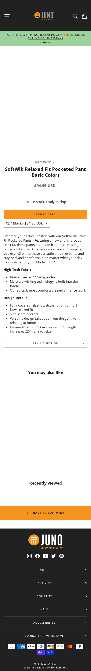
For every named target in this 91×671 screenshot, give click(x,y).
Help (44, 609)
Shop (44, 569)
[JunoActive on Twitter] (53, 555)
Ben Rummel (58, 667)
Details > (45, 42)
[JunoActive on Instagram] (29, 555)
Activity (44, 583)
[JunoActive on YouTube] (45, 555)
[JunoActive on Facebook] (37, 555)
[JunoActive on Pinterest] (61, 555)
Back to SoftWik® (48, 513)
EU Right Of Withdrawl (44, 635)
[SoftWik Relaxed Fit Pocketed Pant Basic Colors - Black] (19, 451)
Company (44, 596)
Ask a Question (45, 343)
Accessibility (44, 622)
